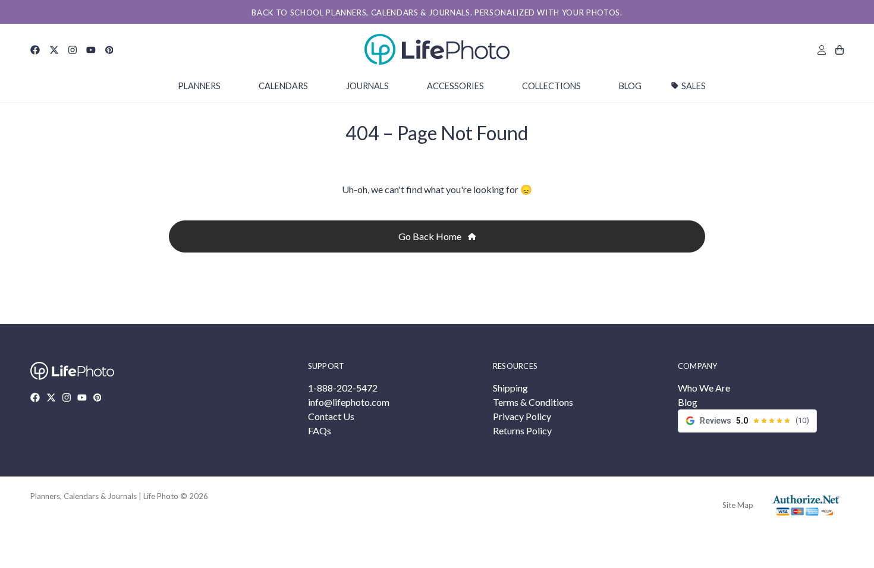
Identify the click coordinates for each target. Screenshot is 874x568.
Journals (367, 86)
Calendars (283, 86)
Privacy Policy (522, 416)
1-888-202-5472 (343, 387)
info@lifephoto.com (348, 402)
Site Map (737, 505)
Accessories (455, 86)
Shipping (510, 387)
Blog (630, 86)
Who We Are (704, 387)
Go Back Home (430, 236)
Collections (551, 86)
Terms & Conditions (533, 402)
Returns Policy (522, 430)
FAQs (319, 430)
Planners (199, 86)
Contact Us (331, 416)
